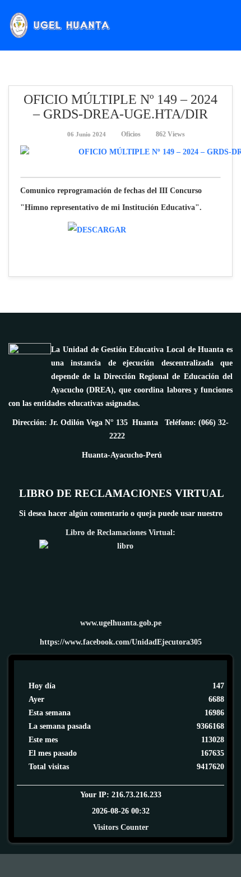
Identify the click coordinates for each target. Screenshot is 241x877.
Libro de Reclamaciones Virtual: (120, 532)
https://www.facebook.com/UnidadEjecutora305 (121, 642)
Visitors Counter (121, 827)
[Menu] (228, 24)
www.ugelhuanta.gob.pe (120, 623)
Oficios (131, 134)
